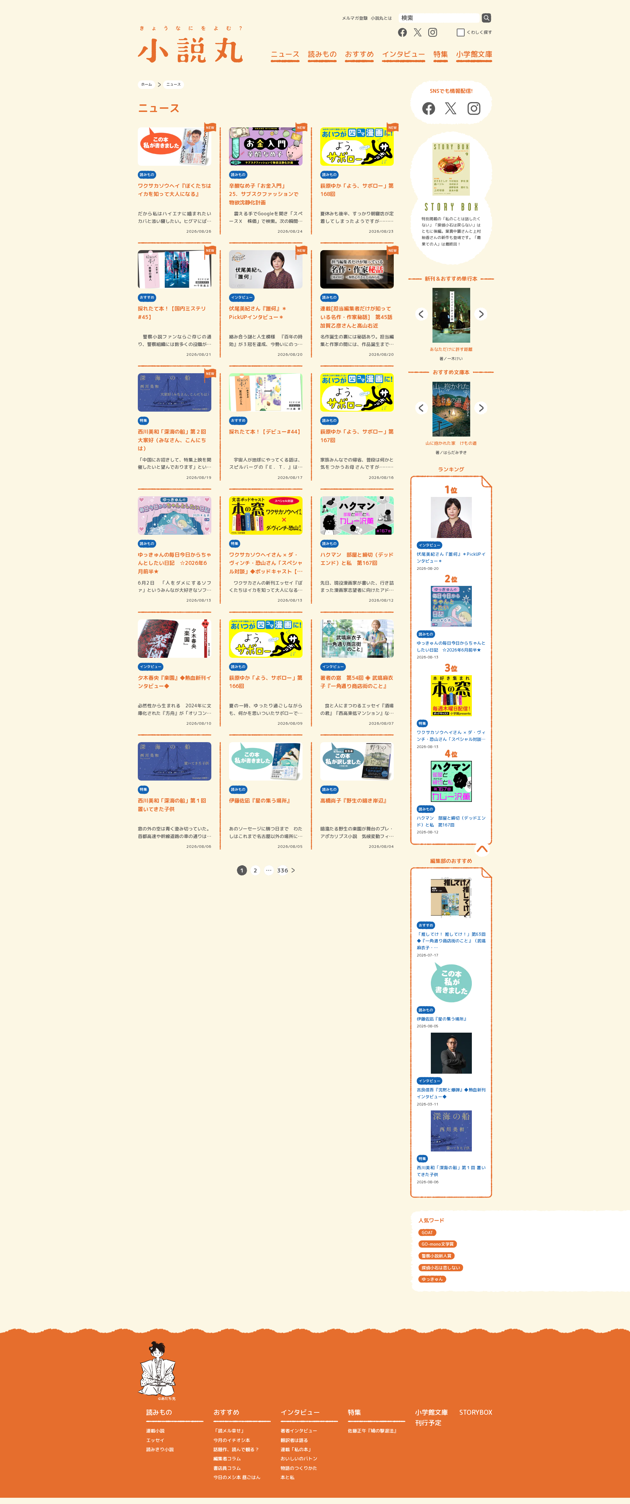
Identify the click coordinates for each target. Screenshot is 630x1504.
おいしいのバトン (299, 1458)
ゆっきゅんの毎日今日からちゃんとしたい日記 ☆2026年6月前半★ (174, 563)
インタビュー (403, 54)
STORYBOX (475, 1412)
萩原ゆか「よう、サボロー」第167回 (357, 436)
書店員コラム (227, 1468)
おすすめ (359, 54)
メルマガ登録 (355, 18)
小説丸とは (381, 18)
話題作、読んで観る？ (236, 1449)
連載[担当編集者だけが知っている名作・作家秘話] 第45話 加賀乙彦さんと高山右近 (357, 317)
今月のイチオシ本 (231, 1440)
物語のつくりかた (299, 1468)
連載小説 (155, 1431)
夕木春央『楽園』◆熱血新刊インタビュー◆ (174, 682)
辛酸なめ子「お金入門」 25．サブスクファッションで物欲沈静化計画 (264, 194)
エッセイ (155, 1440)
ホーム (146, 84)
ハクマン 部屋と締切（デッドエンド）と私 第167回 (357, 559)
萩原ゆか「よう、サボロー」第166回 (266, 682)
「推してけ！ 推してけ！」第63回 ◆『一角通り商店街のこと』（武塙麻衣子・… (451, 941)
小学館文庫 (474, 54)
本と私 (287, 1477)
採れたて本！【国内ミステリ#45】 (172, 313)
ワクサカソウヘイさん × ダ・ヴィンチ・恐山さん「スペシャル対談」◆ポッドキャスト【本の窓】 (266, 563)
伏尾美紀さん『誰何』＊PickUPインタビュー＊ (258, 313)
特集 (440, 54)
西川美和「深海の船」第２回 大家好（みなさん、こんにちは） (172, 440)
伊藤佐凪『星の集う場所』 (260, 800)
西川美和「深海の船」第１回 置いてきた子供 (172, 805)
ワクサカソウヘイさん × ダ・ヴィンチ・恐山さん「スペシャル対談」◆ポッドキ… (451, 736)
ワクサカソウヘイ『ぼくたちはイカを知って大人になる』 (174, 190)
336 (282, 870)
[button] (421, 314)
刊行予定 (428, 1422)
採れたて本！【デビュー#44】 (266, 431)
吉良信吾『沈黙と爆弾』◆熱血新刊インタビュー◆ (451, 1093)
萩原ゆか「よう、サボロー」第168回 (357, 190)
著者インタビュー (299, 1431)
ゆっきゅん (432, 1279)
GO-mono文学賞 (438, 1244)
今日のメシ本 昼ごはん (237, 1477)
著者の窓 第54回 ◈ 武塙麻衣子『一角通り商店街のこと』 (356, 682)
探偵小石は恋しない (441, 1268)
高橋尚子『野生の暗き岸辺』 (354, 800)
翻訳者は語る (294, 1440)
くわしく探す (479, 32)
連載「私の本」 (297, 1449)
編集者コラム (227, 1458)
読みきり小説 (160, 1449)
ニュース (285, 54)
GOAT (427, 1232)
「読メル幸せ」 (229, 1431)
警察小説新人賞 (437, 1256)
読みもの (322, 54)
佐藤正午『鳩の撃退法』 (373, 1431)
